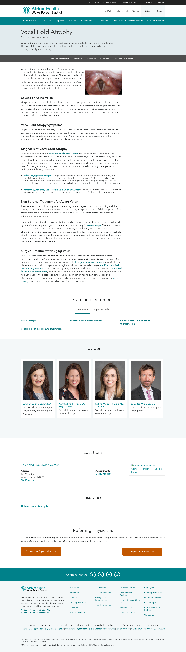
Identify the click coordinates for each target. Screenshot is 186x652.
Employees (149, 587)
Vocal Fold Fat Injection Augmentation (41, 328)
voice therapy (94, 225)
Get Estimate (100, 587)
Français (54, 629)
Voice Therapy (28, 320)
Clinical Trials (123, 11)
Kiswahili (134, 629)
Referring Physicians (123, 58)
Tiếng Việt (161, 629)
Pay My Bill (108, 11)
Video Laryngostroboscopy (37, 175)
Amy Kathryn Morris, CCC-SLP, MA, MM (72, 405)
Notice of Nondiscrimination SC (35, 612)
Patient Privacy (126, 607)
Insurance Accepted (37, 506)
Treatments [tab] (82, 309)
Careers (135, 11)
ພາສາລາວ (98, 629)
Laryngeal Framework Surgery (86, 320)
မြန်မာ (36, 629)
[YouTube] (109, 574)
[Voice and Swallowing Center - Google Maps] (147, 469)
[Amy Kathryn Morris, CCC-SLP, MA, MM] (74, 399)
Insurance (104, 58)
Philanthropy (150, 602)
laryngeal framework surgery (89, 262)
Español (24, 629)
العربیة (30, 629)
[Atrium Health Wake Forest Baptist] (42, 10)
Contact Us (149, 615)
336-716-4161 (104, 474)
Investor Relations (103, 592)
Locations (103, 20)
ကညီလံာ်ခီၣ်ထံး (82, 629)
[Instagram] (117, 574)
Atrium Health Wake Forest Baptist (102, 2)
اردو (155, 629)
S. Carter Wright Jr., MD (143, 404)
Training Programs (78, 602)
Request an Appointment (36, 647)
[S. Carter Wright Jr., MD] (146, 399)
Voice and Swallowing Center (63, 153)
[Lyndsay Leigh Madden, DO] (38, 399)
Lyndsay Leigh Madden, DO (37, 404)
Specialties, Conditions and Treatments (74, 20)
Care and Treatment (59, 58)
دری (48, 629)
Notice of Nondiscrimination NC (35, 610)
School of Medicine (130, 2)
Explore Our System (153, 2)
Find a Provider (29, 20)
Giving (147, 11)
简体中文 (43, 629)
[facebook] (93, 574)
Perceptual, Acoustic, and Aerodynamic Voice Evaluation (51, 189)
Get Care (47, 20)
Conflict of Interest (128, 612)
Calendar (74, 607)
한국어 (91, 629)
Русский (126, 629)
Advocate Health (77, 612)
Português (111, 629)
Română (119, 629)
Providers (77, 58)
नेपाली (104, 629)
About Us (74, 587)
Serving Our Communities (101, 598)
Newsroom (75, 592)
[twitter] (101, 574)
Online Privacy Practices (126, 593)
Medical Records (127, 587)
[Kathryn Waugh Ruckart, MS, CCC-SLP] (110, 399)
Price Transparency (103, 605)
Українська (147, 629)
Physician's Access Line (142, 551)
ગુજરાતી (61, 629)
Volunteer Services (152, 597)
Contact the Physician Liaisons (41, 551)
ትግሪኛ (140, 629)
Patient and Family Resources (127, 20)
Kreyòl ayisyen (70, 629)
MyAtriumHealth (154, 20)
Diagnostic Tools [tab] (100, 309)
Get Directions (28, 480)
